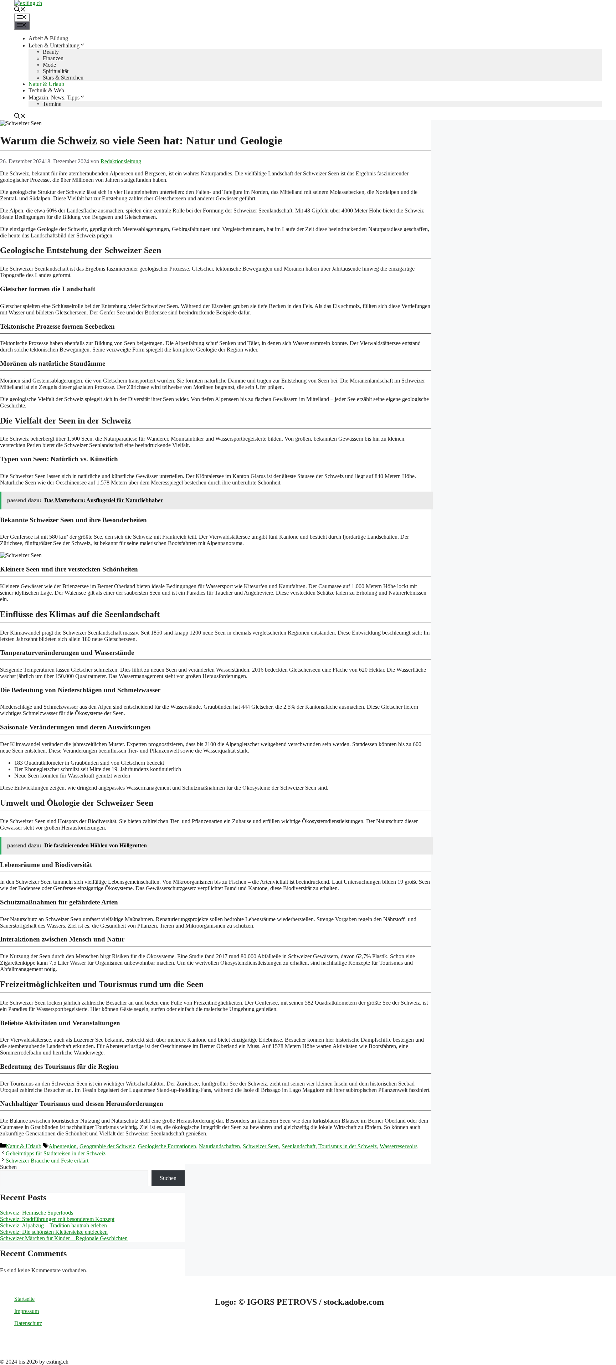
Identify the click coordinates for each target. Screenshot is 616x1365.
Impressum (26, 1311)
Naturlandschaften (219, 1146)
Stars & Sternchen (63, 78)
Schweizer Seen (261, 1146)
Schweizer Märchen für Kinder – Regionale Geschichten (64, 1238)
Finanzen (53, 58)
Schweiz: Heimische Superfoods (36, 1213)
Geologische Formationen (167, 1146)
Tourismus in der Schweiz (347, 1146)
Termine (52, 104)
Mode (49, 65)
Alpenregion (62, 1146)
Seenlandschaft (298, 1146)
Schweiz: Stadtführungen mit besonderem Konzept (57, 1219)
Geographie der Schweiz (107, 1146)
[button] (20, 10)
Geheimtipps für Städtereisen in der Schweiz (56, 1153)
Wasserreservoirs (398, 1146)
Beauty (51, 52)
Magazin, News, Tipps (54, 97)
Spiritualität (55, 71)
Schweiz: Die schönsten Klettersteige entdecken (54, 1232)
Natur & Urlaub (46, 84)
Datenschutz (28, 1323)
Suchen (8, 1167)
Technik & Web (46, 90)
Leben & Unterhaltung (54, 45)
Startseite (24, 1299)
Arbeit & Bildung (48, 38)
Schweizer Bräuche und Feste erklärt (47, 1161)
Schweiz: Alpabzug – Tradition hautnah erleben (53, 1225)
